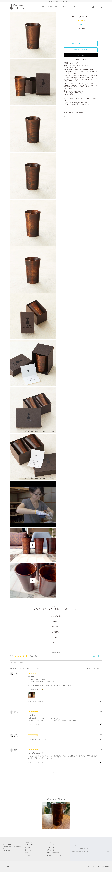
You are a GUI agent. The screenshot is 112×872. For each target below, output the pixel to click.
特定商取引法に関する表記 (54, 855)
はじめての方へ (29, 844)
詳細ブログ (81, 113)
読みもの (27, 855)
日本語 (6, 866)
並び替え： (90, 668)
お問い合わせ (50, 850)
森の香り (27, 852)
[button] (41, 6)
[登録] (107, 851)
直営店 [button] (4, 842)
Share (68, 117)
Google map (7, 850)
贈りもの (27, 847)
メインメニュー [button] (29, 842)
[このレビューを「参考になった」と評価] (100, 701)
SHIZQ (90, 866)
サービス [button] (49, 842)
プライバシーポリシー (53, 852)
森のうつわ (28, 850)
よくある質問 (50, 847)
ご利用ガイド (50, 844)
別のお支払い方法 (81, 59)
